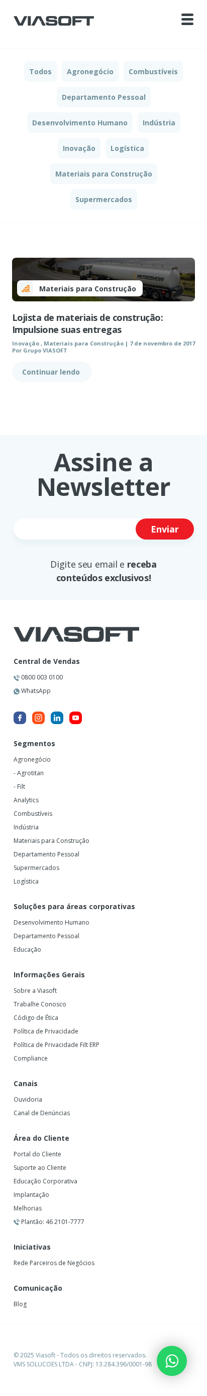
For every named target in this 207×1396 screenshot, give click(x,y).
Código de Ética (36, 1017)
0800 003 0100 (41, 677)
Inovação (79, 148)
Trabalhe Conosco (40, 1004)
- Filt (19, 786)
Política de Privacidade (46, 1031)
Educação (27, 949)
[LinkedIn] (57, 718)
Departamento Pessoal (104, 97)
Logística (127, 148)
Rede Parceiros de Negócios (54, 1263)
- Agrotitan (29, 773)
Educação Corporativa (45, 1181)
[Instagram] (38, 718)
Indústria (159, 122)
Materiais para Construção (103, 174)
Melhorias (28, 1208)
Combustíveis (153, 71)
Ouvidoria (28, 1099)
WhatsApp (35, 690)
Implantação (31, 1194)
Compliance (31, 1058)
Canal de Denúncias (42, 1113)
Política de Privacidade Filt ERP (56, 1044)
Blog (20, 1304)
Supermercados (103, 199)
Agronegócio (90, 71)
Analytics (26, 800)
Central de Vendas (47, 661)
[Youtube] (75, 718)
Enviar (165, 529)
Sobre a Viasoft (35, 990)
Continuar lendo (52, 372)
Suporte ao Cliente (40, 1167)
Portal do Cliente (37, 1154)
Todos (40, 71)
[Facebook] (20, 718)
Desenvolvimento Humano (80, 122)
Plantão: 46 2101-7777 (52, 1221)
